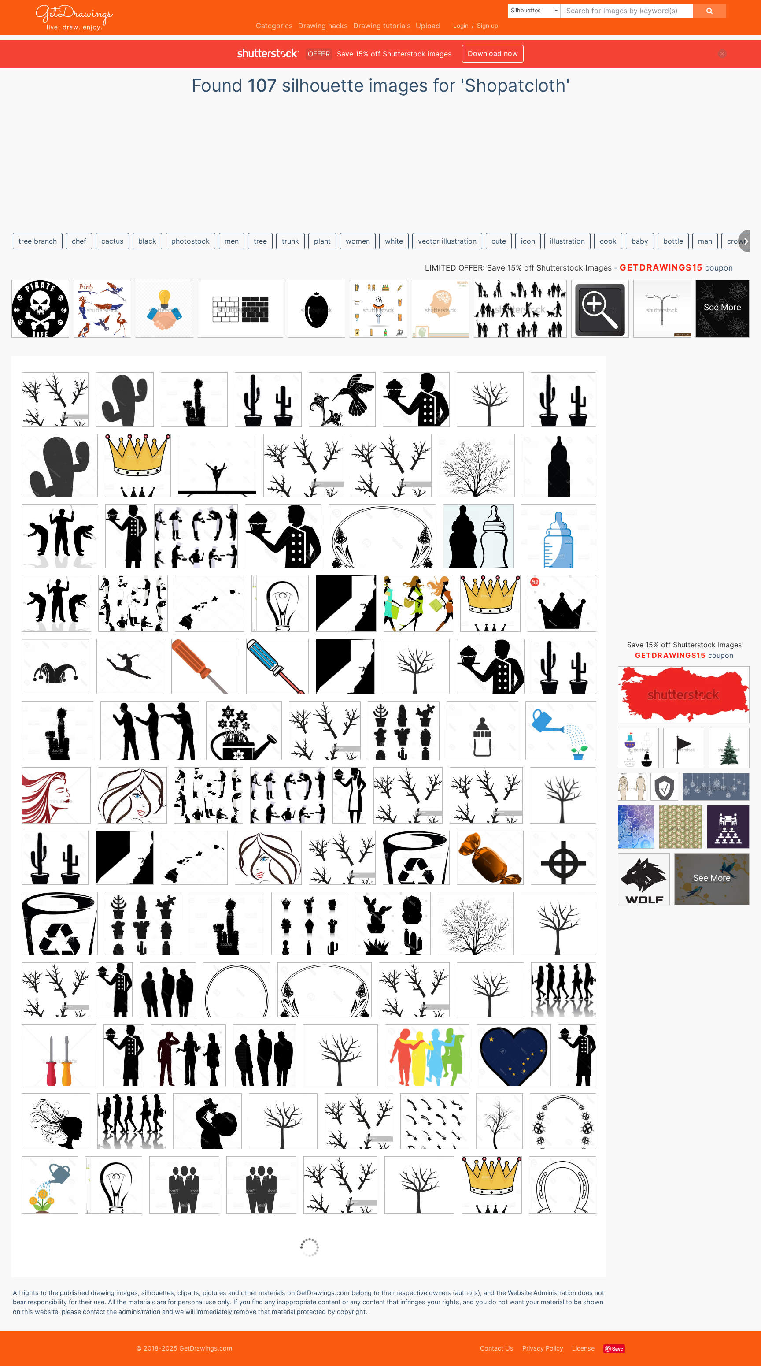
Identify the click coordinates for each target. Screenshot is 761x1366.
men (232, 241)
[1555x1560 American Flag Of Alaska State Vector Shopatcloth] (513, 1061)
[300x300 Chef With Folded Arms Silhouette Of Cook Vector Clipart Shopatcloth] (56, 609)
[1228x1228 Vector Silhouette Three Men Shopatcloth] (184, 1191)
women (358, 241)
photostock (190, 241)
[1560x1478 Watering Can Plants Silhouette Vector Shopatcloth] (244, 737)
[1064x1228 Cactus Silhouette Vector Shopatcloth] (124, 406)
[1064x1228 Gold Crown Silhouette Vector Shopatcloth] (137, 471)
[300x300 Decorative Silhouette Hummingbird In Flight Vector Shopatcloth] (342, 406)
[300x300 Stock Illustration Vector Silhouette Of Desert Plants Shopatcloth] (143, 930)
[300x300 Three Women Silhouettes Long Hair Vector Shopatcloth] (132, 802)
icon (528, 241)
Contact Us (496, 1348)
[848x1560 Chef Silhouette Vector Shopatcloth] (126, 542)
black (147, 241)
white (394, 241)
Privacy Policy (542, 1348)
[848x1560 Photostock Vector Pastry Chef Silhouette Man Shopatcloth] (124, 1061)
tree (260, 241)
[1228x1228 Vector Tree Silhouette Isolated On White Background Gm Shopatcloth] (476, 471)
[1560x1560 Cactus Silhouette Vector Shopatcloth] (563, 405)
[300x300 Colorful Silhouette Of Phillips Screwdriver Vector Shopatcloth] (205, 672)
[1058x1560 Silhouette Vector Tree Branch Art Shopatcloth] (499, 1127)
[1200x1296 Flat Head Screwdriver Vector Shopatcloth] (277, 672)
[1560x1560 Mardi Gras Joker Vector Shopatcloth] (55, 672)
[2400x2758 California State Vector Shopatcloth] (346, 609)
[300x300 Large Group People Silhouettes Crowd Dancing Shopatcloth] (564, 995)
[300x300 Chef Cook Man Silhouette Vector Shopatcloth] (416, 406)
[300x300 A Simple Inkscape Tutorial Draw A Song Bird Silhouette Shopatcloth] (55, 406)
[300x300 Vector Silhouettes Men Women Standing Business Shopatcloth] (188, 1061)
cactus (112, 241)
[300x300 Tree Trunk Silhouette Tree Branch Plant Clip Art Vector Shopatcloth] (490, 406)
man (705, 241)
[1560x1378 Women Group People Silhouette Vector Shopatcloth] (427, 1061)
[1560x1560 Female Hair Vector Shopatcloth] (56, 802)
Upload (428, 25)
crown (737, 241)
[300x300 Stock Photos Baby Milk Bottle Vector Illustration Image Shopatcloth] (207, 1128)
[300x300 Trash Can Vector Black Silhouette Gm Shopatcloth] (416, 864)
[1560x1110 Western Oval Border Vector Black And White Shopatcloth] (382, 542)
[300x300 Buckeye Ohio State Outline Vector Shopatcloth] (130, 672)
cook (608, 241)
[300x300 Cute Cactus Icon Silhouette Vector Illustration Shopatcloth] (194, 406)
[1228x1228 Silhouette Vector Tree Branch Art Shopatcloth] (475, 930)
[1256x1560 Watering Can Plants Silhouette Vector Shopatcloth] (50, 1191)
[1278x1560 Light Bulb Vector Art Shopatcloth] (280, 609)
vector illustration (447, 241)
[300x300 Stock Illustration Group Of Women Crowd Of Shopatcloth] (132, 1128)
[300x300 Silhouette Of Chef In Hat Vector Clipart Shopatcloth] (283, 542)
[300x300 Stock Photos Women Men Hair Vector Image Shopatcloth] (268, 864)
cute (498, 241)
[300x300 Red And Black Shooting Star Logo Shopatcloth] (435, 1128)
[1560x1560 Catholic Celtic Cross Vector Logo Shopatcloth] (563, 863)
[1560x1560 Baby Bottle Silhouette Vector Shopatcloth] (559, 471)
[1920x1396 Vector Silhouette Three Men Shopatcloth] (150, 737)
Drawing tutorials (381, 25)
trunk (290, 241)
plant (322, 241)
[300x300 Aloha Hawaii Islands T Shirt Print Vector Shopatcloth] (209, 609)
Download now (493, 53)
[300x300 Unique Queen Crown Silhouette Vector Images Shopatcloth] (562, 609)
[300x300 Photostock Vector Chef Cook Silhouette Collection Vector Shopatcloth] (133, 609)
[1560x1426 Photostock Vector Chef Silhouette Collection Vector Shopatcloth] (196, 542)
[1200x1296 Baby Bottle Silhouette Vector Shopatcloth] (478, 542)
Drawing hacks (322, 25)
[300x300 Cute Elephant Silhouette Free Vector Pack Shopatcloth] (418, 609)
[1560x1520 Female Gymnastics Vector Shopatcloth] (217, 471)
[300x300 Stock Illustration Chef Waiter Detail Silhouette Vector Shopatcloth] (490, 672)
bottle (673, 241)
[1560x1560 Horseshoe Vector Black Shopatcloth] (562, 1190)
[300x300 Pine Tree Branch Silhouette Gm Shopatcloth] (342, 864)
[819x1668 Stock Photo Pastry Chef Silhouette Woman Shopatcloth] (349, 801)
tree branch (37, 241)
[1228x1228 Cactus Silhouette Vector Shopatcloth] (226, 930)
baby (640, 241)
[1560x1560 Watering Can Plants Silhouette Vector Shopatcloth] (561, 737)
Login (461, 25)
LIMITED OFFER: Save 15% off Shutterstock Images (518, 267)
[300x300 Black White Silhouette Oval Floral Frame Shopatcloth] (236, 996)
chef (79, 241)
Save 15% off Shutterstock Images (684, 644)
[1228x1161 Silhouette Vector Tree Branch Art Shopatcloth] (304, 471)
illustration (567, 241)
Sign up (487, 25)
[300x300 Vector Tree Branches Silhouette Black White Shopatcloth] (558, 929)
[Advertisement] (380, 160)
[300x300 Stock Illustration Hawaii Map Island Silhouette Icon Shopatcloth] (194, 864)
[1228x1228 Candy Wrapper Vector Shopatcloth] (490, 864)
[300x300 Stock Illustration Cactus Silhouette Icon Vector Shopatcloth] (268, 406)
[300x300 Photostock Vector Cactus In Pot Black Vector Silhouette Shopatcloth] (403, 737)
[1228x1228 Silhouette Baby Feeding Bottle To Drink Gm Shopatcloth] (558, 542)
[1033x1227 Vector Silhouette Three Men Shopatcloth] (168, 996)
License (583, 1348)
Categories (274, 25)
